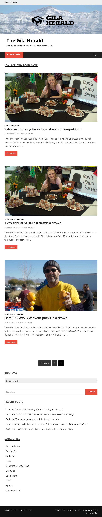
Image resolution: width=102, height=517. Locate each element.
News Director (28, 134)
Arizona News (13, 446)
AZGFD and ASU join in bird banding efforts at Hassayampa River (39, 429)
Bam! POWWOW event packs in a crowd (36, 318)
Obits (8, 480)
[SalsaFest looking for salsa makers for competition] (51, 98)
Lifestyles (15, 125)
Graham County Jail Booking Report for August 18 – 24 (34, 409)
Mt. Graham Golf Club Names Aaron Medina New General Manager (40, 414)
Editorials (10, 456)
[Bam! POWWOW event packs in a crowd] (51, 286)
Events (7, 125)
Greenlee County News (17, 466)
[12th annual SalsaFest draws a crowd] (51, 191)
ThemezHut (92, 513)
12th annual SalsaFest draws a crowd (33, 223)
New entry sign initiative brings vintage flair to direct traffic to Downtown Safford (47, 424)
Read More (10, 152)
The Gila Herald (25, 40)
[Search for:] (51, 392)
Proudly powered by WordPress (68, 510)
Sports (9, 485)
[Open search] (95, 55)
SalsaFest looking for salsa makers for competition (43, 129)
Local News (19, 219)
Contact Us (11, 451)
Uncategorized (13, 490)
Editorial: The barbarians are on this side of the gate (32, 419)
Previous (44, 363)
